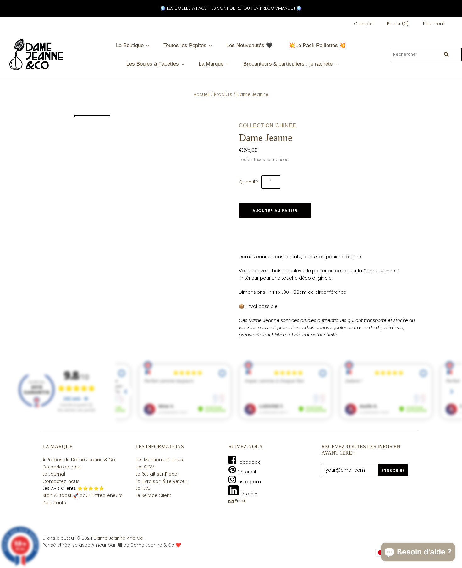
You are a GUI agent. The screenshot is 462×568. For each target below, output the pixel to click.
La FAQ (143, 488)
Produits (223, 94)
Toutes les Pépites (184, 45)
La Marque (211, 64)
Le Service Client (153, 495)
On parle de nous (62, 467)
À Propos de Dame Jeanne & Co (78, 459)
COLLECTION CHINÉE (267, 125)
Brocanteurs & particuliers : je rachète (288, 64)
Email (240, 501)
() (398, 23)
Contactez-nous (61, 481)
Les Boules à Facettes (152, 64)
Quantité (248, 182)
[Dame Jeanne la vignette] (92, 116)
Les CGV (144, 467)
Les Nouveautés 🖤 (249, 45)
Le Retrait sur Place (156, 474)
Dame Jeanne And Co (118, 538)
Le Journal (53, 474)
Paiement (433, 23)
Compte (363, 23)
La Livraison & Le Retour (161, 481)
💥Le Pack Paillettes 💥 (317, 45)
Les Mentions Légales (159, 459)
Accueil (202, 94)
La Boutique (130, 45)
